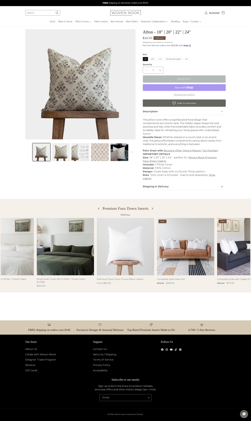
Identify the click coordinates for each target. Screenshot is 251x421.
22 (161, 59)
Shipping (147, 42)
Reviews (30, 365)
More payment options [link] (184, 94)
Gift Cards (31, 370)
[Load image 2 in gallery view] (61, 152)
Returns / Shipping (104, 354)
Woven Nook (119, 414)
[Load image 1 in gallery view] (41, 152)
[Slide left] (28, 152)
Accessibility (100, 370)
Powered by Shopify (134, 414)
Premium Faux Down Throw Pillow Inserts (120, 279)
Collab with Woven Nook (40, 354)
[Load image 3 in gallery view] (80, 152)
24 (187, 59)
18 (146, 59)
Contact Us (100, 349)
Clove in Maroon (191, 150)
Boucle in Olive (172, 150)
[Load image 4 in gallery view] (100, 152)
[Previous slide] (98, 208)
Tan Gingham (210, 150)
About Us (31, 349)
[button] (42, 13)
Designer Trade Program (40, 359)
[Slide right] (132, 152)
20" (153, 59)
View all (125, 214)
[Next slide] (152, 208)
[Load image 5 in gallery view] (119, 152)
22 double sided (174, 59)
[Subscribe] (148, 397)
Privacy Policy (101, 365)
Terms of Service (103, 359)
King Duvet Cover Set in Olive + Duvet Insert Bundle (61, 280)
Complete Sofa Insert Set (171, 279)
